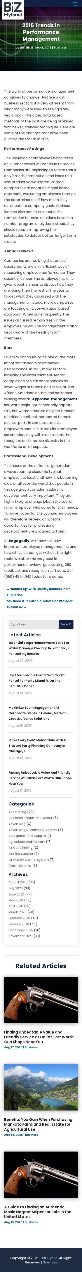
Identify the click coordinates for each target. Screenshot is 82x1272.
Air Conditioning (21, 847)
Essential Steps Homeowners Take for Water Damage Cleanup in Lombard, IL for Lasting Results (39, 648)
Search (66, 624)
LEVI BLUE (26, 47)
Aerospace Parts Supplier (27, 836)
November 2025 (21, 936)
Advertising (17, 824)
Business (60, 47)
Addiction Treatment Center (30, 818)
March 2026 (17, 912)
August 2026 (18, 882)
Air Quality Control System (29, 860)
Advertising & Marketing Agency (33, 830)
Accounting (17, 812)
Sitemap (50, 1262)
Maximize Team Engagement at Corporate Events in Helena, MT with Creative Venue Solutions (38, 713)
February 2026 (19, 918)
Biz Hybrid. (50, 1258)
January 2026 (19, 924)
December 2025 (21, 930)
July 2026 (16, 888)
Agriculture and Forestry (27, 842)
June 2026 (16, 894)
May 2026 (16, 900)
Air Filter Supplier (21, 854)
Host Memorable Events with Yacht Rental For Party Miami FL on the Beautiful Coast (37, 680)
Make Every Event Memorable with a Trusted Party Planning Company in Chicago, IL (37, 745)
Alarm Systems (20, 865)
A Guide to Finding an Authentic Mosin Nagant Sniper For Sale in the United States (37, 1211)
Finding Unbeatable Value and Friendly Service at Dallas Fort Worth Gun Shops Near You (40, 778)
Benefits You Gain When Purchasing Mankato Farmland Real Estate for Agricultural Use (38, 1124)
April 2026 (16, 906)
